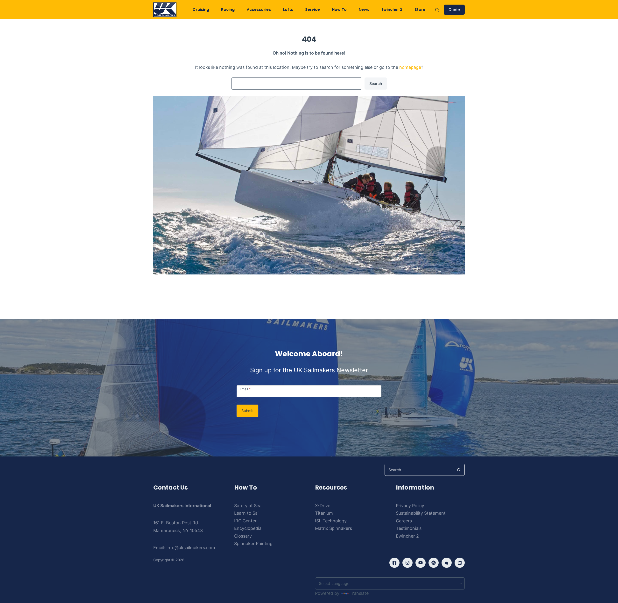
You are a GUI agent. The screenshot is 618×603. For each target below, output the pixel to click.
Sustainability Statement (421, 513)
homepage (410, 67)
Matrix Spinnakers (333, 528)
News (364, 9)
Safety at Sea (247, 505)
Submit (247, 410)
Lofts (288, 9)
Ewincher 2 (391, 9)
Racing (228, 9)
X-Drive (322, 505)
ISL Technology (331, 520)
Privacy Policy (410, 505)
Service (312, 9)
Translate (359, 593)
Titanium (324, 513)
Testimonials (408, 528)
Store (419, 9)
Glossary (243, 536)
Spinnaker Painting (253, 543)
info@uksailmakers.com (191, 547)
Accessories (259, 9)
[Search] (437, 10)
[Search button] (458, 470)
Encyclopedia (247, 528)
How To (339, 9)
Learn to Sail (247, 513)
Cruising (201, 9)
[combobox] (419, 470)
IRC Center (245, 520)
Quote (454, 9)
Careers (404, 520)
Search (375, 83)
